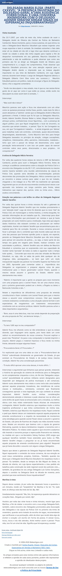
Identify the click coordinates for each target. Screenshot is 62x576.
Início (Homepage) (7, 532)
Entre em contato (7, 537)
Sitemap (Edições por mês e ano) (11, 535)
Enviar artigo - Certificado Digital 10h (12, 530)
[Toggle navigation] (58, 2)
